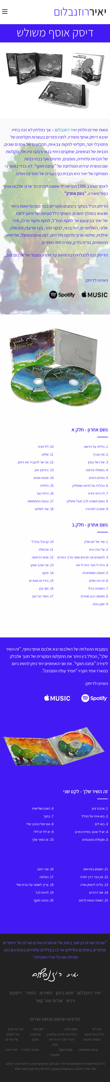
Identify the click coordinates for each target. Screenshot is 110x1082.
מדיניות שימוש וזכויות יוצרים (55, 1019)
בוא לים (97, 1029)
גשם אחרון (71, 1029)
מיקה (35, 1039)
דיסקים (15, 993)
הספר (31, 993)
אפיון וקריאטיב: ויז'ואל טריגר (31, 1064)
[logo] (80, 11)
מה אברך (35, 1034)
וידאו (70, 1000)
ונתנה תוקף (65, 1050)
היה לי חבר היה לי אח (61, 1039)
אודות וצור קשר (49, 1000)
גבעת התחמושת (88, 1050)
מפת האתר (20, 1069)
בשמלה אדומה (92, 1039)
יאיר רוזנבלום (89, 993)
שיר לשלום (12, 1034)
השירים (46, 993)
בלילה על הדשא (94, 1034)
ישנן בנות (38, 1029)
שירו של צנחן (15, 1029)
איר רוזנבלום (65, 130)
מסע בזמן (64, 993)
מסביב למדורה (30, 1050)
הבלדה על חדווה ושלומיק (62, 1034)
